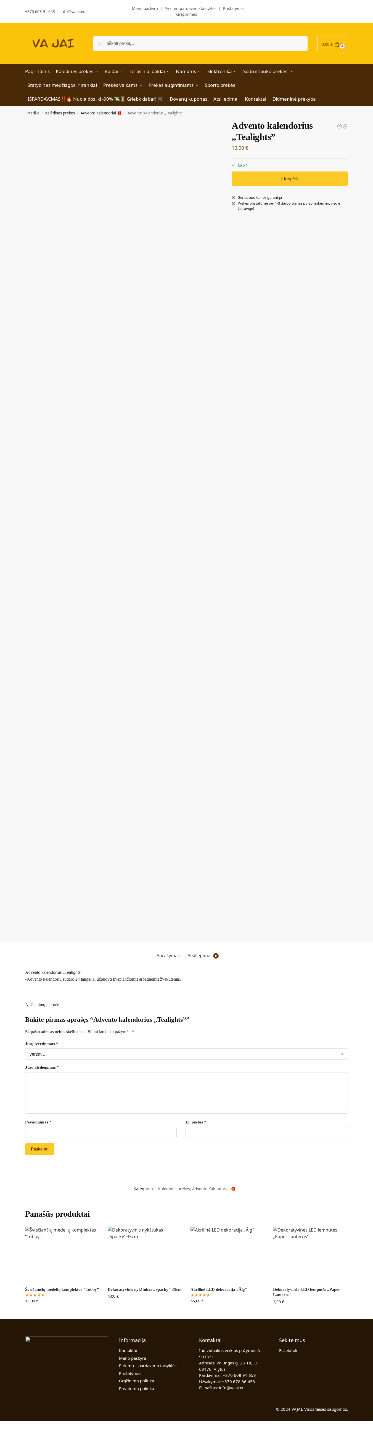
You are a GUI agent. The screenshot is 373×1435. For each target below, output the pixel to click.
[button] (332, 43)
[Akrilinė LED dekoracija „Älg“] (228, 1254)
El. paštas (196, 1122)
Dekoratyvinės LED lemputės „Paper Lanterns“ (306, 1292)
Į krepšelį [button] (62, 1312)
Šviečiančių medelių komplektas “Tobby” (62, 1289)
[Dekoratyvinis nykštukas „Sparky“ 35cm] (145, 1254)
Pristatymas (234, 8)
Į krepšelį (289, 178)
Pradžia (33, 113)
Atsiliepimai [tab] (202, 956)
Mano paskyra (140, 8)
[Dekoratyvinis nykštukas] (345, 126)
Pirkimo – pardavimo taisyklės (147, 1365)
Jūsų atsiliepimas (42, 1067)
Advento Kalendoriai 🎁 (101, 113)
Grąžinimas (186, 14)
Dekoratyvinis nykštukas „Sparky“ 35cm (145, 1289)
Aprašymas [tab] (168, 956)
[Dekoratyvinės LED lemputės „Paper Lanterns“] (310, 1254)
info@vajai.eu (73, 11)
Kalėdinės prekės (60, 113)
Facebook (288, 1350)
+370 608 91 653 (40, 11)
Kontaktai (128, 1350)
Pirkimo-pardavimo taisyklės (190, 8)
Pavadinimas (38, 1122)
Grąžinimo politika (136, 1380)
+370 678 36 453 (238, 1381)
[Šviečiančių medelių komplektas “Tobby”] (62, 1254)
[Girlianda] (339, 126)
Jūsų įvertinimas (41, 1044)
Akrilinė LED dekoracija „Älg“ (219, 1289)
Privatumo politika (136, 1388)
